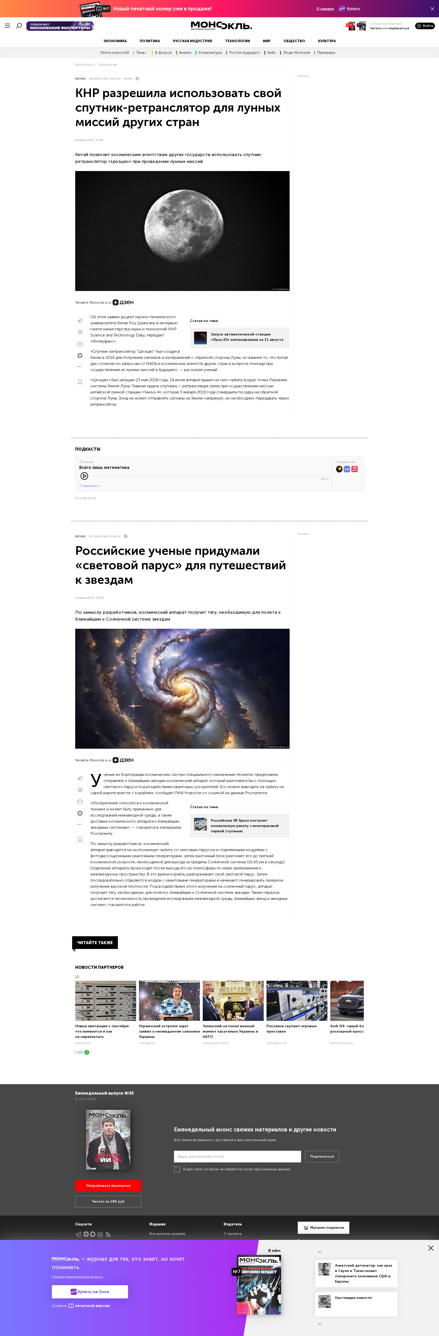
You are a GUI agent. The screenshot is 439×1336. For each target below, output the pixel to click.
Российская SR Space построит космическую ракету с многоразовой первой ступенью (245, 825)
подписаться (398, 28)
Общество (294, 41)
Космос (80, 78)
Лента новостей (114, 53)
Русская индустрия (192, 41)
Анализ (185, 53)
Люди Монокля (296, 53)
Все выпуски (85, 498)
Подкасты (87, 449)
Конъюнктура (210, 53)
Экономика (115, 41)
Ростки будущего (244, 53)
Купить (353, 8)
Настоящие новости (353, 1298)
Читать (376, 28)
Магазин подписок (327, 1227)
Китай (127, 78)
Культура (327, 41)
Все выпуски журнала (167, 1234)
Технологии (237, 41)
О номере (325, 9)
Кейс (271, 53)
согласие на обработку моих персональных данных (246, 1169)
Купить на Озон (93, 1291)
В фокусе (163, 53)
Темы (140, 53)
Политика (150, 41)
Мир (267, 41)
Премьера (326, 53)
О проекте (233, 1234)
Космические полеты (104, 78)
